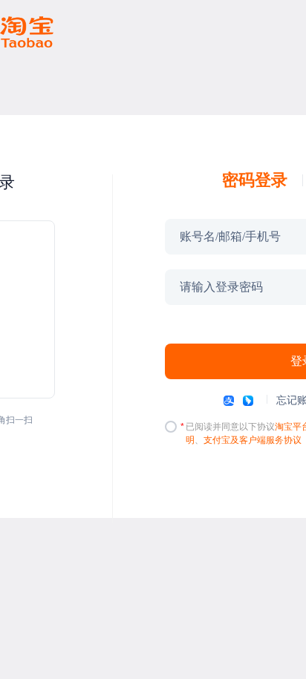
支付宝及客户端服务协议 (253, 440)
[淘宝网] (26, 31)
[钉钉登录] (248, 401)
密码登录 (254, 180)
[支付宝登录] (229, 401)
